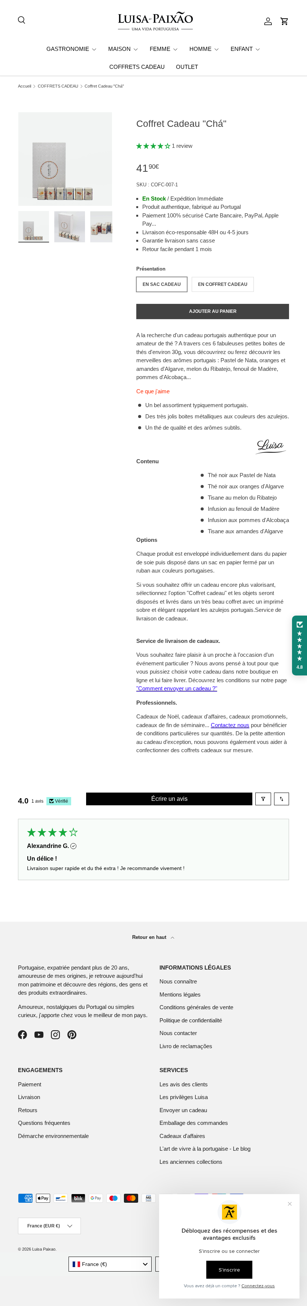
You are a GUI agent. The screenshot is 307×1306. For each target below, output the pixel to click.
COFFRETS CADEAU (137, 67)
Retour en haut (150, 937)
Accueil (24, 86)
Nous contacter (178, 1033)
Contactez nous (230, 725)
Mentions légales (180, 994)
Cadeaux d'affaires (182, 1136)
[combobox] (110, 1264)
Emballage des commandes (193, 1123)
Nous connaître (178, 981)
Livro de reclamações (185, 1046)
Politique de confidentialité (190, 1020)
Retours (27, 1110)
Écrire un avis (169, 799)
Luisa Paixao (43, 1249)
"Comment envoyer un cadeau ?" (176, 688)
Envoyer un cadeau (183, 1110)
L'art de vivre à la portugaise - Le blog (204, 1148)
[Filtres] (263, 799)
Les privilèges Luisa (183, 1097)
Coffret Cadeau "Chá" (104, 86)
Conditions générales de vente (196, 1007)
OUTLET (187, 67)
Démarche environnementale (53, 1136)
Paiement (29, 1084)
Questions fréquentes (44, 1123)
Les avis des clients (183, 1084)
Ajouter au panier (213, 311)
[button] (284, 21)
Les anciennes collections (190, 1162)
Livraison (29, 1097)
